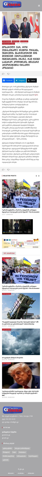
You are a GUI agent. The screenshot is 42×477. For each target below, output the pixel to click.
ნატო (14, 452)
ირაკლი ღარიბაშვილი (22, 448)
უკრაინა (5, 460)
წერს (36, 95)
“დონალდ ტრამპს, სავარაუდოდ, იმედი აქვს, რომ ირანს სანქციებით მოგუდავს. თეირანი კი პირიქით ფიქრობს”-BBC (20, 393)
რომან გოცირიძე (8, 456)
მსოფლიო (6, 452)
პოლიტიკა (15, 41)
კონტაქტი (31, 473)
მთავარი (11, 473)
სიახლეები (24, 41)
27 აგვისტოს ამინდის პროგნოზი (12, 358)
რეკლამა (21, 473)
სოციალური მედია (9, 43)
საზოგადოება (21, 456)
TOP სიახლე (7, 41)
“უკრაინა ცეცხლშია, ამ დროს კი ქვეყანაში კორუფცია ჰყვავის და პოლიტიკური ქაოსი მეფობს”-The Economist (20, 211)
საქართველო (33, 456)
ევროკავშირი (7, 448)
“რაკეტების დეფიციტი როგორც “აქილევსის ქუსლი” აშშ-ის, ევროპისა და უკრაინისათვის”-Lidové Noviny (20, 323)
